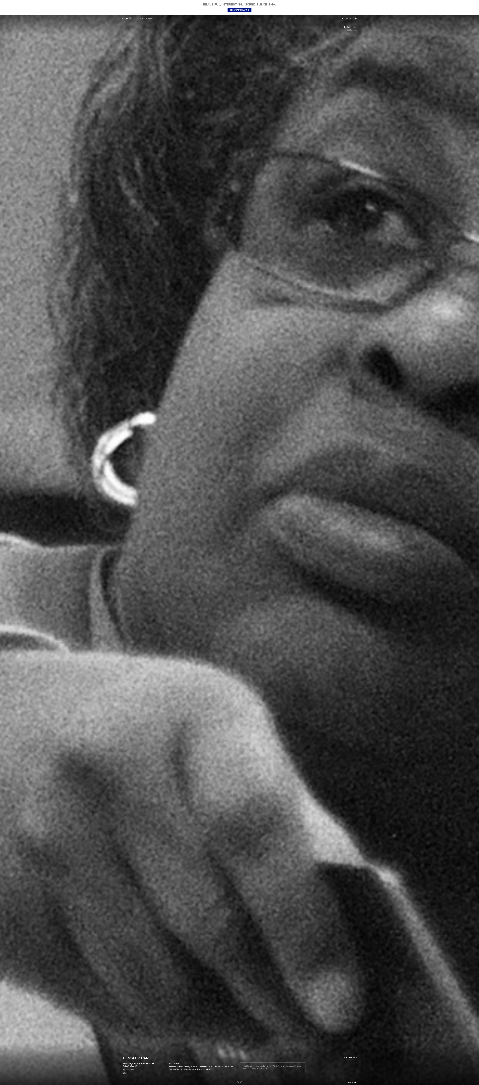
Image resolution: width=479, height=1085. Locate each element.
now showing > (259, 1068)
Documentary (128, 1069)
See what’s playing (239, 10)
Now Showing (146, 19)
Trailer (351, 1057)
